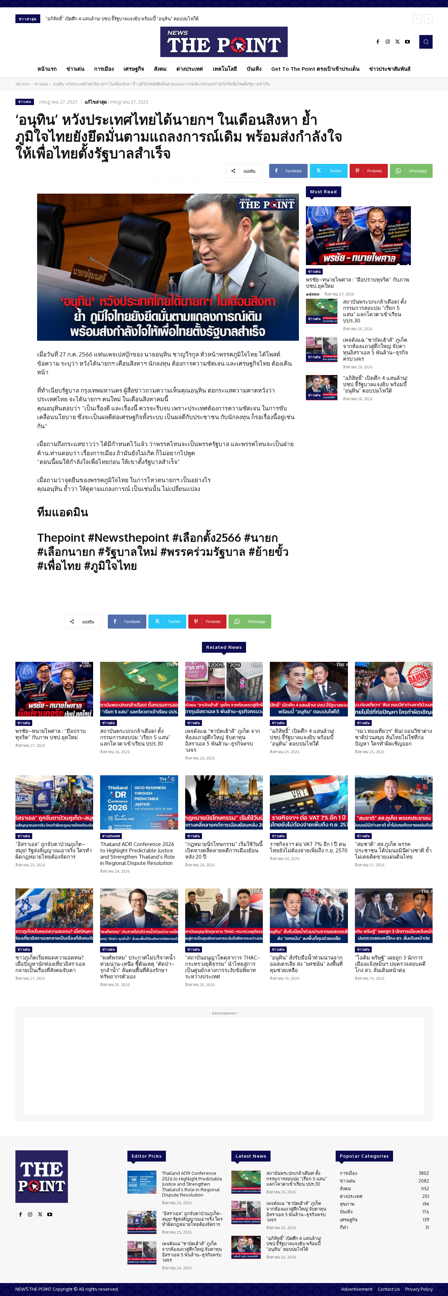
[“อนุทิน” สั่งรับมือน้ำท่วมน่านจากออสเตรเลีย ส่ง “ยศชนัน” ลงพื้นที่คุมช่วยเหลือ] (309, 915)
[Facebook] (378, 42)
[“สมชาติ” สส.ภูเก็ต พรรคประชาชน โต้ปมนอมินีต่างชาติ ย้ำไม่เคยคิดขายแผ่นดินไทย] (394, 802)
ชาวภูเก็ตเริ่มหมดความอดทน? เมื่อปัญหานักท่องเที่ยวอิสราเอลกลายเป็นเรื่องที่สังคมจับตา (50, 963)
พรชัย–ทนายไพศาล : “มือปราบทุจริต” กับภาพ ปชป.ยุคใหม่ (357, 282)
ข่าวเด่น (41, 84)
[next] (428, 18)
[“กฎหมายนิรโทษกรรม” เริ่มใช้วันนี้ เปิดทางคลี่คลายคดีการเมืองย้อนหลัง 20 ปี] (224, 802)
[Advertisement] (224, 1066)
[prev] (417, 18)
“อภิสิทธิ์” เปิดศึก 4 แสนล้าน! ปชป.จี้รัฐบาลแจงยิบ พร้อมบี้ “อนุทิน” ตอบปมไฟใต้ (122, 18)
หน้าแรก (22, 84)
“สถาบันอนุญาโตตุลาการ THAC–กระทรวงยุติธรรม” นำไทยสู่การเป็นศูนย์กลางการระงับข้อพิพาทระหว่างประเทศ (222, 967)
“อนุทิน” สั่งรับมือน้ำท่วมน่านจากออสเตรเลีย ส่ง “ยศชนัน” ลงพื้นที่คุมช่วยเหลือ (306, 963)
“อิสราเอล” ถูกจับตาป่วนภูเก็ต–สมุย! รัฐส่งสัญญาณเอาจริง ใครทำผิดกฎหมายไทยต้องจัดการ (53, 850)
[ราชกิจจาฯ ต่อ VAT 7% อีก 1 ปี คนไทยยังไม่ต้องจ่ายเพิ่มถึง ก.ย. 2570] (309, 802)
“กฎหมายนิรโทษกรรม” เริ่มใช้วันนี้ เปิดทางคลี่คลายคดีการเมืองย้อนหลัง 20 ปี (223, 850)
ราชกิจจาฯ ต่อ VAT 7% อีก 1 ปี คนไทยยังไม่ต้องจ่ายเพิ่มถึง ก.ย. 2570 (309, 847)
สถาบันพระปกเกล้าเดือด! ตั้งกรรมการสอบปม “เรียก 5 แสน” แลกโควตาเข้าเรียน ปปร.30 (374, 311)
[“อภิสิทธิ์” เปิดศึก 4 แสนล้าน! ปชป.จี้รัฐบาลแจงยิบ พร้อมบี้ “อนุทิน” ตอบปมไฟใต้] (321, 387)
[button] (426, 41)
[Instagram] (388, 42)
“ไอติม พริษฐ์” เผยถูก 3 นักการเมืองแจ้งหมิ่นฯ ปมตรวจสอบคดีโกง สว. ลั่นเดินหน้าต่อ (390, 963)
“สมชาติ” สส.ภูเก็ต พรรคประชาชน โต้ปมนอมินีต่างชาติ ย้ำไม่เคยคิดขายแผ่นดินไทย (393, 850)
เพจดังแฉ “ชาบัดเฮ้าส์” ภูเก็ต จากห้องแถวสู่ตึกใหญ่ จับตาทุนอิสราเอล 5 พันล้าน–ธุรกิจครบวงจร (375, 349)
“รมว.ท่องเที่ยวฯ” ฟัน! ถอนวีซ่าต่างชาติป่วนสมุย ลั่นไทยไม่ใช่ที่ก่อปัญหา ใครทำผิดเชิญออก (393, 737)
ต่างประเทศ (111, 835)
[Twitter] (397, 42)
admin (313, 294)
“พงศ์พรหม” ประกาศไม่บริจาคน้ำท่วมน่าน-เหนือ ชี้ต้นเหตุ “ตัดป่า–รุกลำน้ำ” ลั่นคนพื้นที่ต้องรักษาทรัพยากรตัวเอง (137, 967)
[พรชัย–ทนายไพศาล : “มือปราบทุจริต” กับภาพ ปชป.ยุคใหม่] (358, 235)
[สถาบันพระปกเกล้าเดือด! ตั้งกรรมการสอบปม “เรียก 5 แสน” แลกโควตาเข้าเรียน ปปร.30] (321, 311)
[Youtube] (407, 42)
